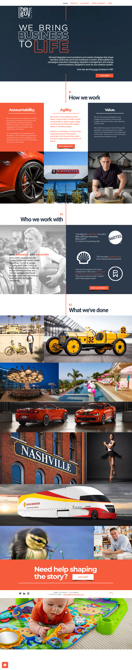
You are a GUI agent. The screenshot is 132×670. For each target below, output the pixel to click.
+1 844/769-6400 (55, 594)
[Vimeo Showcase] (20, 2)
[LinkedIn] (23, 2)
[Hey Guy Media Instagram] (26, 2)
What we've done (88, 310)
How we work (84, 97)
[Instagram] (28, 593)
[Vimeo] (20, 593)
